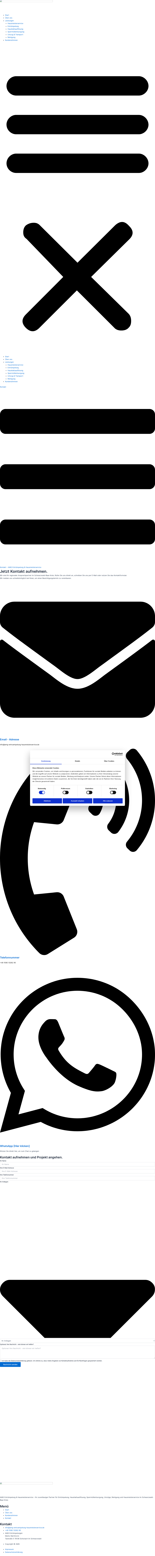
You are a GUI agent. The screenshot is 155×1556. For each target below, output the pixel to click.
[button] (77, 199)
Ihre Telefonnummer (7, 1175)
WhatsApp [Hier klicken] (15, 1146)
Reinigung (11, 37)
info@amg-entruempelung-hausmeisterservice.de (19, 745)
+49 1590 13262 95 (8, 963)
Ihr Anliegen (4, 1182)
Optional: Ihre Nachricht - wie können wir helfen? (17, 1344)
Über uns (8, 18)
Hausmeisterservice (15, 23)
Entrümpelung (13, 26)
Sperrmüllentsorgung (16, 32)
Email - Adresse (9, 739)
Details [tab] (77, 761)
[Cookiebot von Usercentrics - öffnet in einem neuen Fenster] (113, 754)
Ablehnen (47, 801)
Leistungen (9, 21)
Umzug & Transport (15, 34)
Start (7, 15)
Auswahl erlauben (77, 801)
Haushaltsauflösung (15, 29)
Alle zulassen (108, 801)
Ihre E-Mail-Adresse (7, 1168)
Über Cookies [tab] (109, 761)
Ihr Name (3, 1161)
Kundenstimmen (11, 40)
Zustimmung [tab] (46, 761)
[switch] (66, 792)
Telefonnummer (10, 957)
